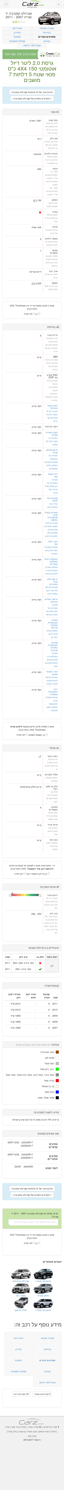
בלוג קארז (12, 1431)
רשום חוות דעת (20, 1394)
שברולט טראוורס (21, 1281)
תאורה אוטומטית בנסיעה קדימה (53, 623)
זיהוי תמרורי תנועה (52, 673)
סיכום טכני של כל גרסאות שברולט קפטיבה (32, 92)
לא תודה (28, 313)
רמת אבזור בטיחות (52, 407)
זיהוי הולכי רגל (53, 542)
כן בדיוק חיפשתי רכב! (37, 873)
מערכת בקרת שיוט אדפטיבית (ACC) (51, 516)
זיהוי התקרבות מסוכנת (53, 691)
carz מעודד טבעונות (28, 1431)
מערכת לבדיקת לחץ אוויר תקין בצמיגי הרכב (51, 590)
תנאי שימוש (44, 1431)
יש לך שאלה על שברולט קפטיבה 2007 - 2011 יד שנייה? (34, 1215)
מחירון (17, 32)
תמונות (17, 36)
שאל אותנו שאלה (41, 1394)
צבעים (46, 41)
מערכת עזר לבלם (52, 499)
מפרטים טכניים (46, 36)
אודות (23, 1426)
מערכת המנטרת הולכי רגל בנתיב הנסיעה (51, 550)
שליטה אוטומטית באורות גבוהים (53, 646)
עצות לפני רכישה (32, 45)
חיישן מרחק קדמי (52, 451)
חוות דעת (17, 28)
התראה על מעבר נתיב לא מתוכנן (52, 441)
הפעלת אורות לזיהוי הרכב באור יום (52, 633)
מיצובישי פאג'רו (43, 1281)
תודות (53, 1431)
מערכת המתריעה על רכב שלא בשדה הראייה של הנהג (51, 486)
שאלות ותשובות (17, 41)
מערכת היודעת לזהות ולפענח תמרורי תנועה (51, 680)
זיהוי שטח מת (53, 475)
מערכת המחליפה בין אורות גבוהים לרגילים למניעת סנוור (51, 659)
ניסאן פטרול (43, 1295)
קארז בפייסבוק (50, 1426)
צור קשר (15, 1426)
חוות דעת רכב (32, 3)
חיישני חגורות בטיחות (51, 600)
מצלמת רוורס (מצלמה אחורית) (51, 561)
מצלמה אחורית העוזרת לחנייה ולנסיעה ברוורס (51, 570)
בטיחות (47, 32)
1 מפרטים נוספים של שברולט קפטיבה (33, 98)
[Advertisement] (32, 1463)
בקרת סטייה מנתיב (52, 433)
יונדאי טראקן (21, 1310)
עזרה (7, 1426)
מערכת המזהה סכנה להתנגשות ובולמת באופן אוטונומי (51, 704)
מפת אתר (32, 1436)
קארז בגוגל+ (33, 1426)
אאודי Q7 (21, 1295)
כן (37, 313)
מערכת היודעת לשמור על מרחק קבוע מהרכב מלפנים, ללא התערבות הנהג (51, 529)
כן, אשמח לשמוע (36, 734)
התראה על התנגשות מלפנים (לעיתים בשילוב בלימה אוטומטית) (51, 462)
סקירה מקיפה (47, 28)
